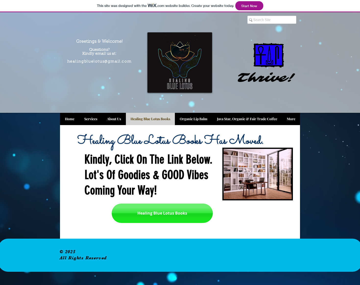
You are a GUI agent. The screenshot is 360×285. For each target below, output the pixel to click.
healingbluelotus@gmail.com (99, 62)
